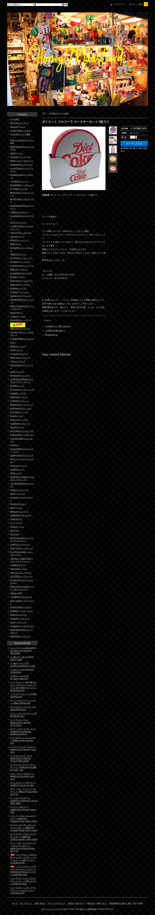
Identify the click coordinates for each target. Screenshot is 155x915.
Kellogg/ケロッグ (17, 236)
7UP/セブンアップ (17, 361)
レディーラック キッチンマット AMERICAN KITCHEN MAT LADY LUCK (23, 749)
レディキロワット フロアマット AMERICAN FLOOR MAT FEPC (23, 784)
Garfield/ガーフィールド (20, 157)
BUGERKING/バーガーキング (22, 185)
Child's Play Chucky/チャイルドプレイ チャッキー (22, 478)
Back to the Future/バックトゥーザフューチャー (21, 539)
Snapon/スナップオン (19, 419)
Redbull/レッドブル (18, 393)
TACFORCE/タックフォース (21, 576)
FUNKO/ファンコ (17, 526)
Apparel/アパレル (17, 127)
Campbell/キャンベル (19, 181)
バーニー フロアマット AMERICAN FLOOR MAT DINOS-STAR (23, 809)
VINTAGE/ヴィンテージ (19, 123)
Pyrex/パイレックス (18, 622)
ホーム (15, 903)
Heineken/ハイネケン (19, 397)
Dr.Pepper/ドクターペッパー (22, 389)
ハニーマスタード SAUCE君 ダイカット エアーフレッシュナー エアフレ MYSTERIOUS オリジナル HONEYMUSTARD (23, 686)
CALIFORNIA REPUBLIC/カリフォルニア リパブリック (21, 380)
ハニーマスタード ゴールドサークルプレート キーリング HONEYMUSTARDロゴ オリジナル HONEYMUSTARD (23, 870)
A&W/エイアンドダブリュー (21, 161)
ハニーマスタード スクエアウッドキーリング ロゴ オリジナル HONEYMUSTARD (23, 890)
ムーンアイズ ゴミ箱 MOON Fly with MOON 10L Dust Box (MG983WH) (23, 651)
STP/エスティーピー (18, 222)
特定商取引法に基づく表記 (120, 903)
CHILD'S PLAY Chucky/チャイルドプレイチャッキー (22, 588)
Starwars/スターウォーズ (20, 296)
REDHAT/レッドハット (19, 240)
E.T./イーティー (16, 523)
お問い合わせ (39, 903)
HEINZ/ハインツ (16, 153)
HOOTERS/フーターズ (19, 412)
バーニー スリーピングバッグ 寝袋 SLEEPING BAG (23, 714)
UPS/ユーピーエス (17, 493)
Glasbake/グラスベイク (20, 618)
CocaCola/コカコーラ (19, 354)
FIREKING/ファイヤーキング (21, 611)
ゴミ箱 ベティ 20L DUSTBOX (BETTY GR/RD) (22, 658)
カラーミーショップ (49, 909)
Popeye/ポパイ (16, 312)
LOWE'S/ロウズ (16, 519)
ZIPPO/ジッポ (15, 473)
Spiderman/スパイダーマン (21, 280)
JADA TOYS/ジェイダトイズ (21, 548)
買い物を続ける (51, 334)
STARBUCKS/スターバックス (21, 455)
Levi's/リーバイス (17, 371)
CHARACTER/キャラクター (21, 130)
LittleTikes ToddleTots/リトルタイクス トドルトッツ (21, 560)
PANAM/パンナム (17, 385)
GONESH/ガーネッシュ (19, 401)
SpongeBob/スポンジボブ (21, 273)
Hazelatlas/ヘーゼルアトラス (22, 626)
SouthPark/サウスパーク (20, 423)
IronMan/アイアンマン (19, 292)
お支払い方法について (76, 903)
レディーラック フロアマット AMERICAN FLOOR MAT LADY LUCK (22, 776)
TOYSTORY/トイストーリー (21, 258)
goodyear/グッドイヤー (20, 375)
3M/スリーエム (16, 508)
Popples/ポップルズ (18, 569)
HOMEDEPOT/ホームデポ (20, 515)
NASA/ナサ (14, 445)
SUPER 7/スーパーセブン (20, 544)
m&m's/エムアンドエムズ (20, 572)
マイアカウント (119, 4)
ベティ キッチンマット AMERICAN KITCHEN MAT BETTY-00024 (20, 722)
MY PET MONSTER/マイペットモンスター (21, 553)
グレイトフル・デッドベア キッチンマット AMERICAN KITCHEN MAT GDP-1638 (23, 767)
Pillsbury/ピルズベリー (19, 212)
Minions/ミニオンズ (18, 346)
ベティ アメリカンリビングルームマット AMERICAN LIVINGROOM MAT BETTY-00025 (23, 819)
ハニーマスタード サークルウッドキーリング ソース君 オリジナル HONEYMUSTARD (23, 881)
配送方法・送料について (97, 903)
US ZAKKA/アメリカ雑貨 (59, 113)
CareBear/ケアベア (18, 565)
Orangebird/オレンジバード (22, 265)
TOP (44, 113)
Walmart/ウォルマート (19, 511)
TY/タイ (13, 342)
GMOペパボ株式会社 (88, 909)
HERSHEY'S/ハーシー (18, 254)
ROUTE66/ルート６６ (19, 189)
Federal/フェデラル (18, 614)
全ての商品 (14, 119)
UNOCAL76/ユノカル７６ (20, 232)
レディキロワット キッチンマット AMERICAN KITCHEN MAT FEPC (23, 740)
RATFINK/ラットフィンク (20, 262)
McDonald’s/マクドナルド (21, 408)
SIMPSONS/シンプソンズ (20, 636)
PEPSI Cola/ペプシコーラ (20, 357)
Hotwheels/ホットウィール (21, 164)
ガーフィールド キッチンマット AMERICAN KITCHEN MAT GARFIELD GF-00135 (23, 731)
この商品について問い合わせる (57, 326)
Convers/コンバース (18, 465)
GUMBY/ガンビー (17, 469)
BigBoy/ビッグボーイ (19, 269)
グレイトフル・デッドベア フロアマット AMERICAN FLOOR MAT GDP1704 (23, 792)
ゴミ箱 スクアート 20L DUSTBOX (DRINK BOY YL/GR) (22, 664)
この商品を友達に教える (55, 330)
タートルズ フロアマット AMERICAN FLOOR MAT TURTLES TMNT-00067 (23, 801)
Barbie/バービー (17, 416)
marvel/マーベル (17, 427)
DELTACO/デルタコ (18, 504)
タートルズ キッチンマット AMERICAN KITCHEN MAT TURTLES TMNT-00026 (21, 758)
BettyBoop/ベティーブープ (21, 404)
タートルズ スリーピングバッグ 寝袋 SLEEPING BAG (23, 708)
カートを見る (139, 4)
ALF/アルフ (14, 534)
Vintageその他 (16, 593)
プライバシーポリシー (56, 903)
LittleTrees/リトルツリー (20, 328)
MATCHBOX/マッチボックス (22, 431)
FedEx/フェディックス (19, 490)
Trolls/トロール (16, 350)
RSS (134, 903)
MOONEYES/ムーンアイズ (20, 320)
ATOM (140, 903)
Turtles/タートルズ (18, 316)
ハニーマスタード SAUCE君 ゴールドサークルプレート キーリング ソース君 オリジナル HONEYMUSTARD (23, 858)
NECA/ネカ (14, 530)
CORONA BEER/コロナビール (22, 338)
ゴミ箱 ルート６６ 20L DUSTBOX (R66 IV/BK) (19, 677)
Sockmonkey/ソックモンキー (22, 435)
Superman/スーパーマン (20, 284)
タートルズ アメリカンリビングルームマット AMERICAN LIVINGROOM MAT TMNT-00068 (23, 837)
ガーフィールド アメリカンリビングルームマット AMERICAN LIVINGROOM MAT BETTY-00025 (23, 828)
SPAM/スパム (15, 244)
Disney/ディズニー (18, 277)
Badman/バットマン (18, 288)
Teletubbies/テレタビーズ (21, 597)
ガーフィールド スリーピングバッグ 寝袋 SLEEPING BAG (23, 701)
